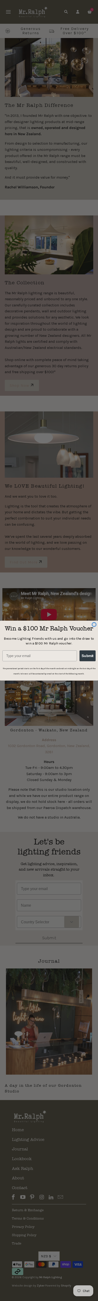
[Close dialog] (94, 624)
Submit (87, 656)
